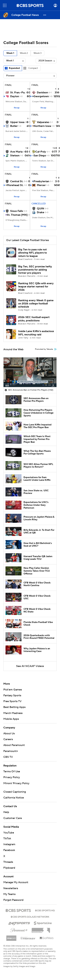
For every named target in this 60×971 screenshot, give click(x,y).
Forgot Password (13, 885)
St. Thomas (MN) (17, 200)
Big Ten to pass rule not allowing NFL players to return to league (32, 238)
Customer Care (12, 803)
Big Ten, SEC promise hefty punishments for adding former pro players (35, 255)
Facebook (9, 835)
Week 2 (24, 38)
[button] (5, 5)
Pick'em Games (12, 674)
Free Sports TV (12, 686)
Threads (8, 847)
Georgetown (41, 81)
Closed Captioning (14, 776)
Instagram (9, 829)
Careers (8, 724)
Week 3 (38, 38)
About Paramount (14, 730)
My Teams (9, 879)
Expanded (14, 53)
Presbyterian (41, 166)
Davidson (42, 77)
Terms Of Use (11, 756)
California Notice (13, 782)
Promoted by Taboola (44, 334)
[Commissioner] (41, 914)
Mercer (41, 170)
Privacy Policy (11, 762)
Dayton (14, 81)
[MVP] (11, 921)
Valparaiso (43, 107)
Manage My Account (15, 867)
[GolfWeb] (47, 923)
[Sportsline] (43, 907)
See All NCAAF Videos (30, 651)
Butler (14, 111)
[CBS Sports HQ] (45, 895)
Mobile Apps (11, 704)
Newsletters (10, 873)
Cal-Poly (40, 136)
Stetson (15, 140)
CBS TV (8, 742)
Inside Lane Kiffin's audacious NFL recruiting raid (36, 318)
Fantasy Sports (12, 680)
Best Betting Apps (14, 692)
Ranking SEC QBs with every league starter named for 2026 (36, 271)
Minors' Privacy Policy (16, 768)
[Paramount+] (19, 914)
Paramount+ (10, 736)
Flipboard (9, 852)
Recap (17, 93)
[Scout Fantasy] (28, 923)
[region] (30, 357)
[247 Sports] (19, 907)
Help (6, 797)
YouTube (8, 817)
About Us (9, 718)
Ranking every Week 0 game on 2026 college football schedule (36, 288)
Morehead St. (15, 170)
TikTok (7, 823)
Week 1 (10, 38)
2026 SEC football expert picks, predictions (34, 304)
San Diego (40, 140)
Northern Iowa (42, 111)
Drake (40, 197)
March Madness (12, 698)
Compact (33, 53)
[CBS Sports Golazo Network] (30, 901)
